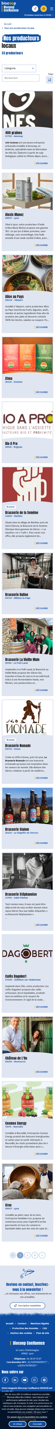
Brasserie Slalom (17, 829)
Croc (8, 1205)
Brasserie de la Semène (21, 513)
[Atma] (27, 355)
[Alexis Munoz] (27, 192)
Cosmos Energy (15, 1123)
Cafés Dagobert (15, 976)
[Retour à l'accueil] (9, 3)
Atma (8, 378)
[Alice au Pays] (27, 273)
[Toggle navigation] (51, 9)
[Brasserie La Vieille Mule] (27, 637)
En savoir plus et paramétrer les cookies (27, 1417)
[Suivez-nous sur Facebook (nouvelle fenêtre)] (5, 1380)
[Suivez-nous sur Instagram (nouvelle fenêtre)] (34, 1380)
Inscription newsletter (29, 1305)
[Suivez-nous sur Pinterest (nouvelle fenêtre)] (44, 1380)
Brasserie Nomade (18, 746)
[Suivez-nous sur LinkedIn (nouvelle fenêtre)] (14, 1380)
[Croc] (27, 1182)
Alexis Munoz (14, 215)
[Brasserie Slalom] (27, 806)
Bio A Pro (11, 444)
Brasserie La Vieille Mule (22, 660)
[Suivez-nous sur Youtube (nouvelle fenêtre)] (24, 1380)
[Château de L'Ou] (27, 1035)
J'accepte (37, 1424)
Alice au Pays (14, 297)
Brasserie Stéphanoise (21, 894)
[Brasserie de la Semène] (27, 486)
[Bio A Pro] (27, 420)
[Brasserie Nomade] (27, 718)
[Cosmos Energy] (27, 1100)
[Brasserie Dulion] (27, 571)
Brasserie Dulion (16, 595)
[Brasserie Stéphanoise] (27, 871)
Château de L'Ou (16, 1058)
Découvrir (42, 163)
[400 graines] (27, 110)
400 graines (13, 133)
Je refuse (17, 1424)
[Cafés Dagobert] (27, 953)
